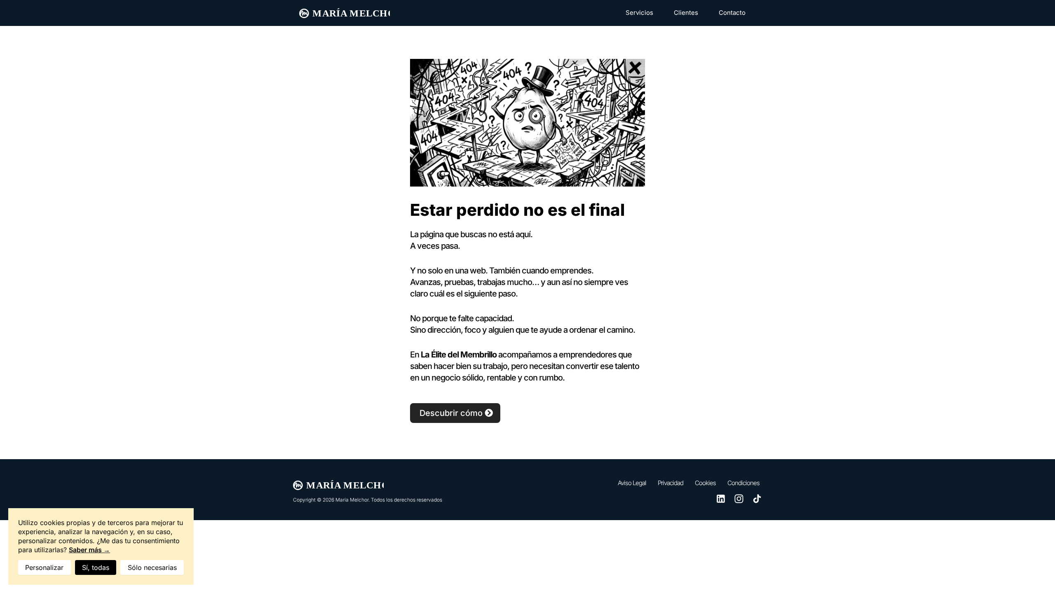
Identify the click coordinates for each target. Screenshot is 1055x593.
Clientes (686, 12)
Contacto (732, 12)
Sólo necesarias (152, 567)
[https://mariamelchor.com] (344, 13)
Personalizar (44, 567)
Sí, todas (95, 567)
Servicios (639, 12)
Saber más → (89, 550)
